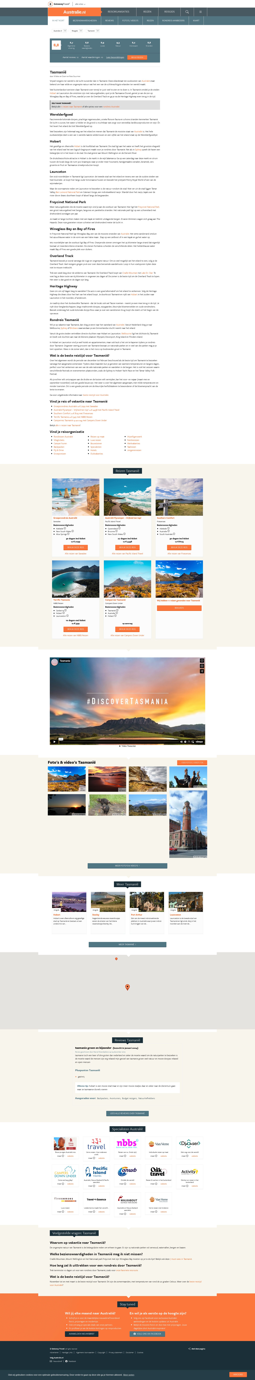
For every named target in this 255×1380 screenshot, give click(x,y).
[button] (117, 960)
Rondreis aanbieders (173, 20)
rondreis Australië (111, 106)
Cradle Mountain (130, 272)
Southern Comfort (165, 517)
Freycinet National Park (148, 206)
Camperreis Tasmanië (115, 599)
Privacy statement (115, 1352)
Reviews (109, 20)
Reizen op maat (97, 436)
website (70, 1156)
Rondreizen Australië (63, 436)
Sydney (138, 149)
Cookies (140, 1352)
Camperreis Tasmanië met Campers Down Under (80, 420)
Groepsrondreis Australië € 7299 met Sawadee (76, 406)
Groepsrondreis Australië (65, 517)
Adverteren (54, 1352)
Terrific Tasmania (61, 599)
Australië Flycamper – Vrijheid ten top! (123, 517)
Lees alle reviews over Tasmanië (127, 1113)
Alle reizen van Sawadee (75, 553)
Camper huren (60, 443)
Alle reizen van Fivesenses (179, 553)
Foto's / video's (130, 20)
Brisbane (74, 328)
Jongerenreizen (134, 450)
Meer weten (128, 1375)
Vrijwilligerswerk (134, 436)
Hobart (53, 93)
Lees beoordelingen (115, 57)
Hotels (94, 450)
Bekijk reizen (137, 57)
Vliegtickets (59, 440)
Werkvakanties (133, 443)
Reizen (150, 20)
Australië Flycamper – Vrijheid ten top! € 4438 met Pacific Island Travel (86, 409)
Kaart (196, 20)
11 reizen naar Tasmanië (71, 106)
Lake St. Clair (147, 272)
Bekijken (179, 607)
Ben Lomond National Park (68, 192)
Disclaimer (130, 1352)
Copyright (101, 1352)
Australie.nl (58, 30)
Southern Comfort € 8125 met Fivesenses (73, 413)
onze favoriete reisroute (127, 1270)
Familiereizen (133, 440)
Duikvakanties (97, 453)
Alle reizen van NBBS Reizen (75, 635)
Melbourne (126, 333)
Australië (146, 80)
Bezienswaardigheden (85, 20)
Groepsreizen (60, 453)
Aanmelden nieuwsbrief (81, 1333)
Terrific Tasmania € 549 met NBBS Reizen (73, 416)
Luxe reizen (96, 440)
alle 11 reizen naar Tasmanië (68, 425)
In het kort (58, 20)
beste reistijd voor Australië (95, 395)
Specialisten (96, 446)
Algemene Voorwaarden (85, 1352)
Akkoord (238, 1374)
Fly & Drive (59, 450)
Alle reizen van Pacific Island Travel (127, 553)
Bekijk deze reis (75, 547)
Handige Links (67, 1352)
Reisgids (75, 30)
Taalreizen (131, 446)
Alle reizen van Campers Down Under (127, 635)
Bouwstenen (96, 443)
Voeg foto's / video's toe (192, 762)
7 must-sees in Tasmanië (181, 1259)
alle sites (79, 4)
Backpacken (59, 446)
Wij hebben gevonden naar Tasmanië (178, 600)
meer (59, 1156)
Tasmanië (91, 30)
